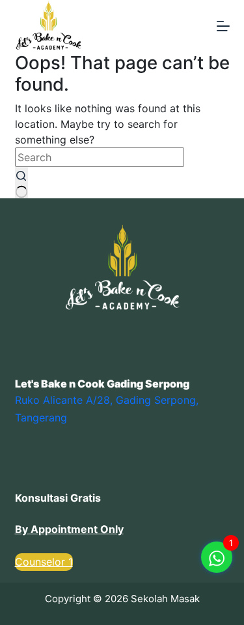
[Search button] (21, 182)
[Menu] (223, 26)
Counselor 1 (44, 561)
